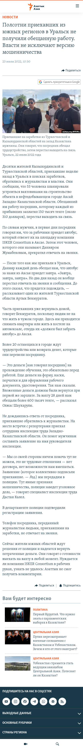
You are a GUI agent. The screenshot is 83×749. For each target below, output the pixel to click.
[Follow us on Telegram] (34, 701)
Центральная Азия (46, 632)
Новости (10, 17)
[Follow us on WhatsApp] (43, 701)
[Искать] (57, 744)
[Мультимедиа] (26, 744)
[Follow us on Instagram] (15, 701)
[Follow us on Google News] (53, 701)
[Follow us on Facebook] (25, 701)
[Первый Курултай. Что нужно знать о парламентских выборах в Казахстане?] (17, 614)
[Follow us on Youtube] (6, 701)
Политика (40, 609)
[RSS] (62, 701)
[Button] (71, 70)
